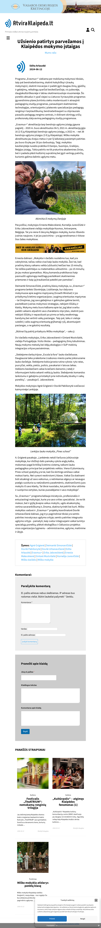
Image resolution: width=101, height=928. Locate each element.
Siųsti (25, 731)
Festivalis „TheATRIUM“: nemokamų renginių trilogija (32, 803)
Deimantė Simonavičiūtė (59, 545)
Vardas (24, 629)
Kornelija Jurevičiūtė (68, 556)
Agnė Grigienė (37, 545)
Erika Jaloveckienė (53, 552)
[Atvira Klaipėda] (29, 27)
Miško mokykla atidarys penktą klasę (33, 884)
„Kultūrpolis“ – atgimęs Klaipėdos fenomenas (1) (68, 802)
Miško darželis (28, 560)
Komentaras (26, 602)
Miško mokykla (45, 560)
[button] (96, 900)
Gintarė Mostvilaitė (46, 556)
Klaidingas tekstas (29, 685)
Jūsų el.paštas (27, 672)
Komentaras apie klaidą (31, 708)
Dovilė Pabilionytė (30, 549)
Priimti (52, 918)
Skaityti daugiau (43, 831)
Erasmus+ (37, 552)
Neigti (82, 918)
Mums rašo (50, 53)
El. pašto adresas (28, 635)
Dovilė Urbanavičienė (53, 549)
